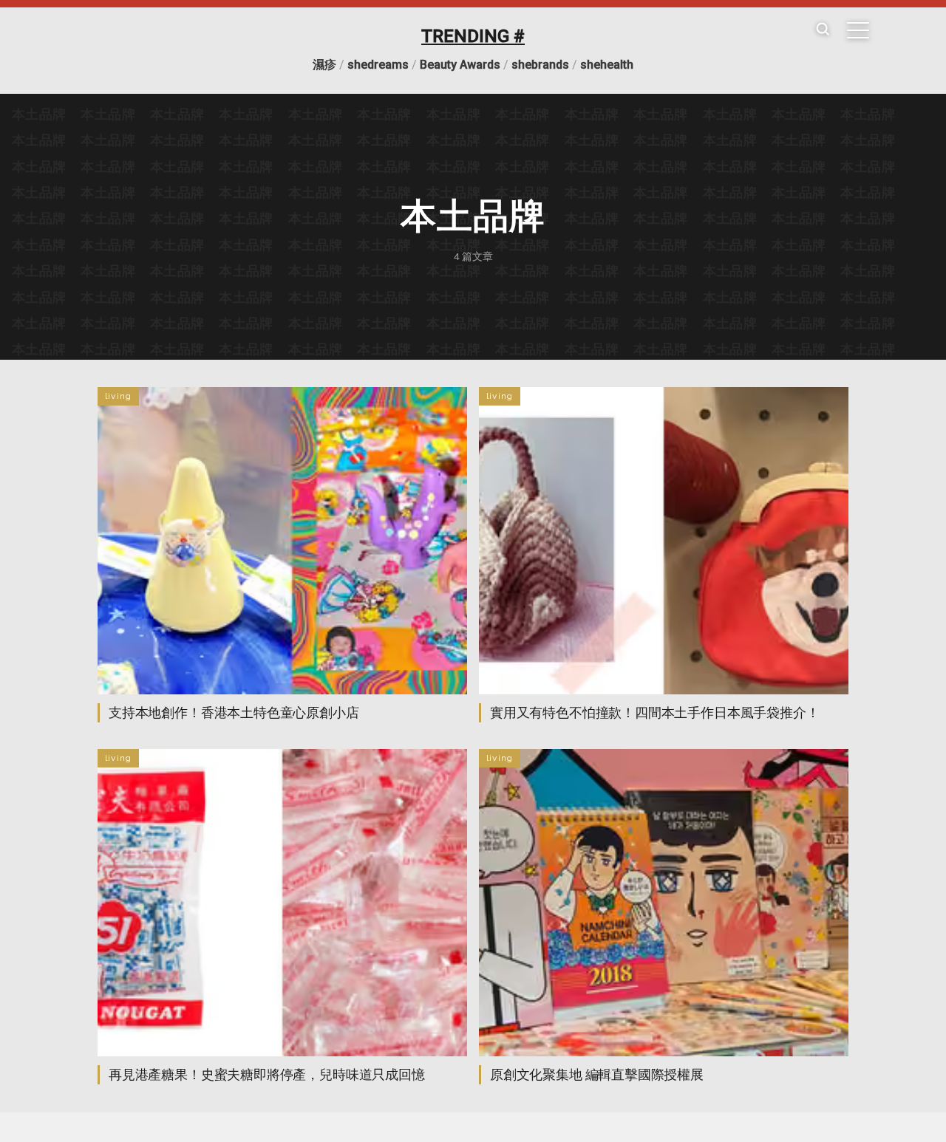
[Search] (822, 30)
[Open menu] (858, 30)
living (118, 396)
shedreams (378, 65)
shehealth (606, 65)
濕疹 (324, 65)
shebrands (540, 65)
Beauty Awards (460, 65)
